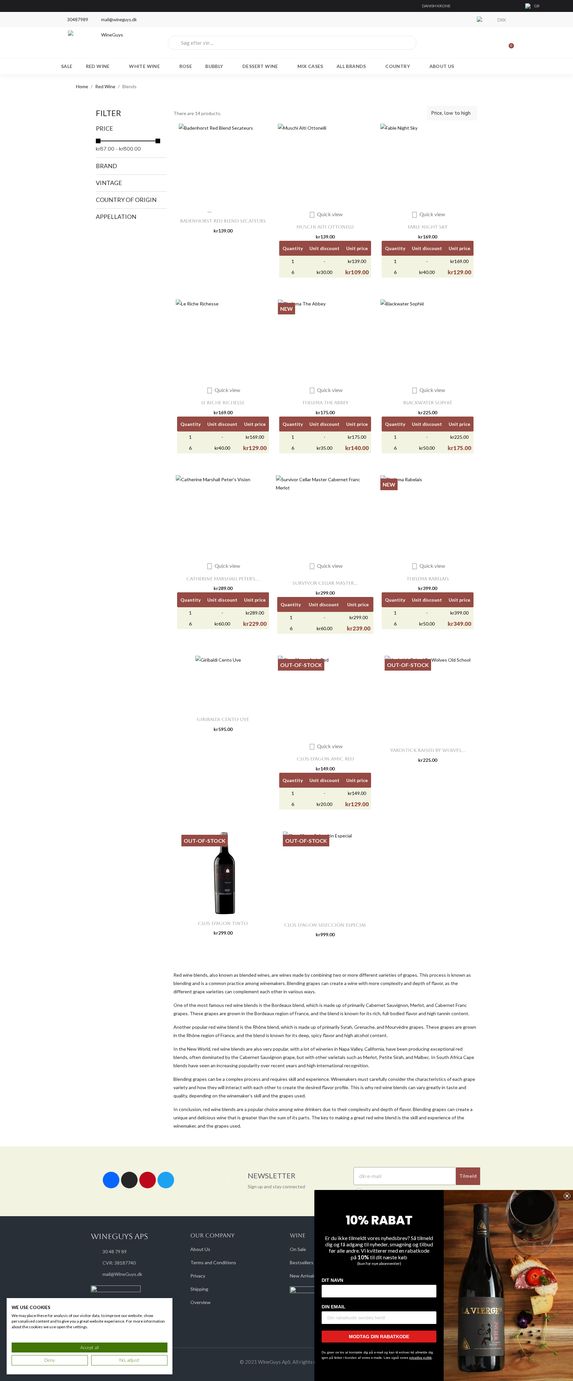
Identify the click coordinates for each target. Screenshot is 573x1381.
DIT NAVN (332, 1280)
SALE (67, 66)
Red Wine (98, 66)
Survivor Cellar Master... (325, 583)
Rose (185, 66)
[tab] (131, 128)
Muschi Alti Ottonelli (325, 227)
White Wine (144, 66)
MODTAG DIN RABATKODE (379, 1336)
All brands (351, 66)
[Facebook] (111, 1180)
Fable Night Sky (428, 227)
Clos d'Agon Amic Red (325, 758)
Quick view (326, 214)
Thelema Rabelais (428, 578)
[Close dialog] (567, 1196)
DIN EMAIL (334, 1306)
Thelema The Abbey (325, 402)
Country (397, 66)
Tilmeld (468, 1176)
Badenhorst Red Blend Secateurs (223, 221)
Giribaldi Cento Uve (223, 719)
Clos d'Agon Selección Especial (325, 925)
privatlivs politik (420, 1357)
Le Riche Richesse (222, 402)
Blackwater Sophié (427, 402)
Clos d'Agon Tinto (223, 923)
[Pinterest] (147, 1180)
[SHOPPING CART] (508, 43)
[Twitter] (166, 1180)
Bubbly (214, 66)
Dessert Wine (260, 66)
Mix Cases (310, 66)
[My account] (485, 42)
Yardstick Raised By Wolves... (427, 750)
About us (441, 66)
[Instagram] (129, 1180)
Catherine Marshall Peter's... (222, 578)
